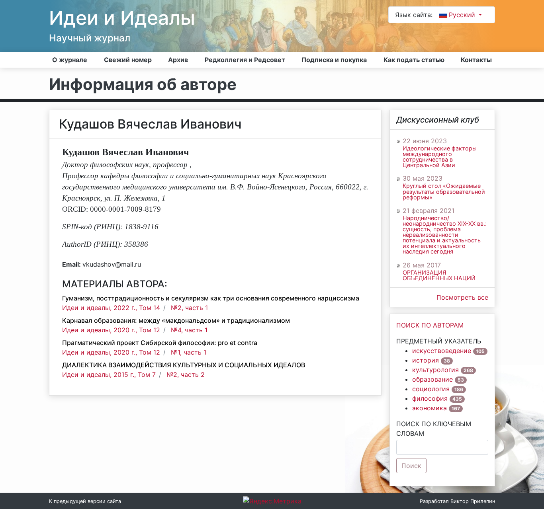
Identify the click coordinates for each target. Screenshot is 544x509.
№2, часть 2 (185, 374)
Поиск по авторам (430, 325)
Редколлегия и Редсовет (245, 60)
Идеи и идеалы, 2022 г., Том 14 (111, 308)
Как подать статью (414, 60)
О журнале (69, 60)
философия (430, 398)
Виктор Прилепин (472, 501)
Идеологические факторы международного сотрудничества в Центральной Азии (440, 157)
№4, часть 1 (189, 330)
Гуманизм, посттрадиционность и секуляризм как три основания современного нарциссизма (210, 298)
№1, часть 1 (188, 352)
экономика (429, 408)
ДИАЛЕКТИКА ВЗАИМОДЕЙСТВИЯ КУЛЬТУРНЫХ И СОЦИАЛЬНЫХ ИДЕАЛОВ (183, 365)
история (425, 360)
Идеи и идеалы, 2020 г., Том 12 (111, 330)
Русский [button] (463, 15)
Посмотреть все (462, 297)
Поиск (411, 466)
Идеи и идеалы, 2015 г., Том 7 (109, 374)
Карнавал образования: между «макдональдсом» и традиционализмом (176, 320)
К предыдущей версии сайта (85, 501)
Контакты (476, 60)
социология (431, 389)
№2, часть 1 (189, 308)
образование (432, 379)
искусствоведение (441, 351)
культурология (435, 370)
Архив (178, 60)
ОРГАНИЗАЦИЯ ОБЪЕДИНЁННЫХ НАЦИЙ (439, 275)
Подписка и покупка (334, 60)
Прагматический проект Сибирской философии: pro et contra (159, 343)
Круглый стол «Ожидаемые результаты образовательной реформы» (444, 191)
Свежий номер (128, 60)
